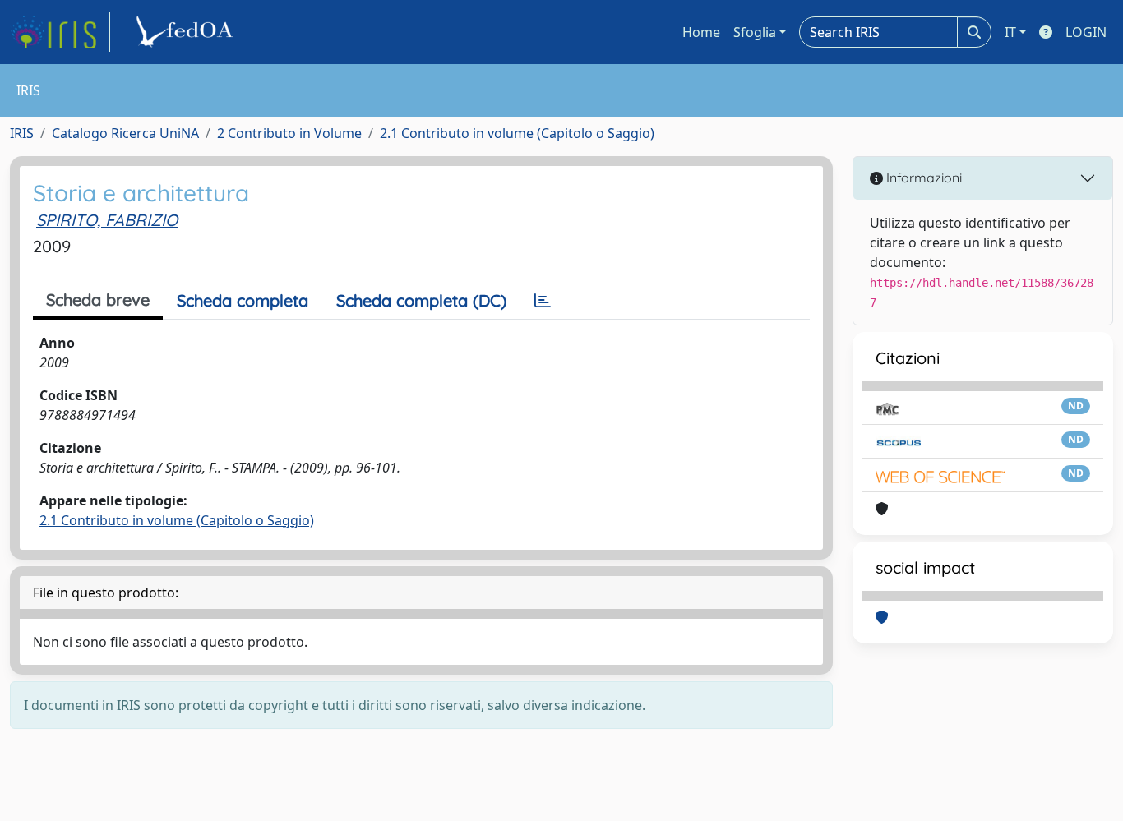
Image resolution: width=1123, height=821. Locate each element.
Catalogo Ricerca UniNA (125, 133)
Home (701, 32)
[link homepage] (60, 32)
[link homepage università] (187, 32)
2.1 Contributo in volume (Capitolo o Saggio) (517, 133)
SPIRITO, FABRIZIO (107, 220)
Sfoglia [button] (754, 32)
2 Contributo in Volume (289, 133)
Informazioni (922, 177)
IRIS (22, 133)
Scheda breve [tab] (98, 299)
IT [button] (1010, 32)
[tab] (542, 301)
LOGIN (1086, 32)
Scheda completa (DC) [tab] (421, 300)
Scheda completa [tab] (242, 300)
